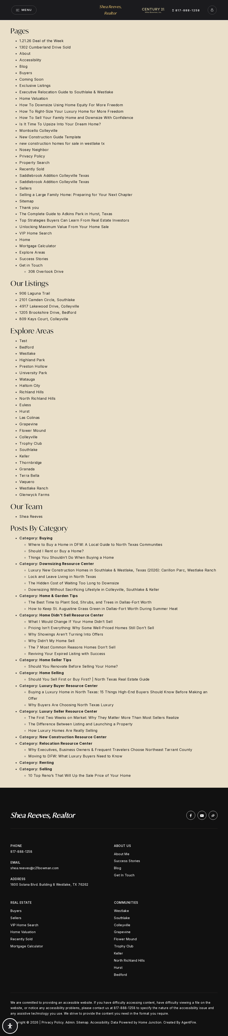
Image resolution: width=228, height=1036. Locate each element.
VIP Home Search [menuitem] (24, 925)
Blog (23, 66)
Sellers (25, 188)
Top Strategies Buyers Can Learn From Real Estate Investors (74, 220)
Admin (70, 1022)
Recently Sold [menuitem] (21, 939)
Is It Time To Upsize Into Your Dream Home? (60, 124)
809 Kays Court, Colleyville (43, 319)
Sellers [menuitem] (16, 918)
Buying (45, 538)
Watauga (27, 379)
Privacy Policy (32, 156)
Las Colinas (29, 417)
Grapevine (28, 424)
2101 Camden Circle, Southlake (47, 300)
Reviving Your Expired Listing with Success (66, 653)
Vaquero (27, 481)
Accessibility (30, 60)
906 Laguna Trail (34, 293)
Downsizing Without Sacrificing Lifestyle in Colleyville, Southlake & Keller (93, 589)
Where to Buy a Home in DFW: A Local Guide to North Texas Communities (95, 544)
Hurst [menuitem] (118, 967)
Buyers (25, 73)
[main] (114, 404)
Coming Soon (31, 79)
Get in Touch (31, 265)
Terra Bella (29, 475)
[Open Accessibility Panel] (10, 1026)
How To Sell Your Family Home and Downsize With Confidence (76, 117)
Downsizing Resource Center (66, 563)
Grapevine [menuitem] (122, 932)
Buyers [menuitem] (16, 911)
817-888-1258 (187, 10)
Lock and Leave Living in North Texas (62, 576)
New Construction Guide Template (50, 137)
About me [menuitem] (121, 854)
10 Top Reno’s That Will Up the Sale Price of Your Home (79, 775)
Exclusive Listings (35, 85)
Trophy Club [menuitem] (124, 946)
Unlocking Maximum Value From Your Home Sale (64, 226)
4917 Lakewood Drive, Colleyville (49, 306)
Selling (45, 769)
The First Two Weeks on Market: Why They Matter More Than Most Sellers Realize (103, 717)
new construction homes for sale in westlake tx (62, 143)
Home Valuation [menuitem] (23, 932)
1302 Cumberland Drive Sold (45, 47)
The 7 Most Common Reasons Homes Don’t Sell (71, 647)
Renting (46, 762)
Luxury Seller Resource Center (68, 711)
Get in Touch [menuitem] (124, 875)
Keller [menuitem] (118, 953)
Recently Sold (31, 169)
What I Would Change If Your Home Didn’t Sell (70, 621)
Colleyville (28, 437)
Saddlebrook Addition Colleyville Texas (54, 175)
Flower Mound (32, 430)
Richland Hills (31, 392)
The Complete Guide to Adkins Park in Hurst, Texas (65, 214)
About (25, 53)
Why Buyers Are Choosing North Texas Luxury (71, 705)
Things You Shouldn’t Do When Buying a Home (71, 557)
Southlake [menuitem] (122, 918)
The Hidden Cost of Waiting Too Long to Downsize (73, 583)
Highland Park (32, 360)
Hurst (24, 411)
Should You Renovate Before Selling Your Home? (73, 666)
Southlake (28, 449)
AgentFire (188, 1022)
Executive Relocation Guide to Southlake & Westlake (66, 92)
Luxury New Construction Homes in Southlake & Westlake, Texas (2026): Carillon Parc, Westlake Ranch (122, 570)
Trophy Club (30, 443)
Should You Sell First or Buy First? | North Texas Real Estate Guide (89, 679)
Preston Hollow (33, 366)
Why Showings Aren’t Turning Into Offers (65, 634)
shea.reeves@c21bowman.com (34, 868)
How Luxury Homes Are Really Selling (63, 730)
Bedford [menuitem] (120, 975)
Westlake (27, 353)
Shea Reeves (31, 516)
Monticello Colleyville (38, 130)
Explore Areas (32, 252)
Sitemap (26, 201)
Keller (24, 456)
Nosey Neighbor (34, 149)
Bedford (26, 347)
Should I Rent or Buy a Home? (56, 551)
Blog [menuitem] (117, 868)
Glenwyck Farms (34, 494)
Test (23, 341)
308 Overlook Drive (45, 271)
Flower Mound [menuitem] (125, 939)
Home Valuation (33, 98)
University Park (33, 373)
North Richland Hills (37, 398)
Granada (27, 469)
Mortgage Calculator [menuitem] (26, 946)
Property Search (34, 162)
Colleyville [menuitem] (122, 925)
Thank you (29, 207)
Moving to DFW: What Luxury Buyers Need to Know (75, 756)
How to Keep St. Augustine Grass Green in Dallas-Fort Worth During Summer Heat (103, 608)
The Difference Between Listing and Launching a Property (80, 724)
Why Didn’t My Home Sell (51, 640)
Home (24, 239)
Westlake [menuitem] (121, 911)
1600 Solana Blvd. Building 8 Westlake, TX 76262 (49, 884)
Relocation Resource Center (65, 743)
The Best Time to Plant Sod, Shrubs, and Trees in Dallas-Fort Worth (89, 602)
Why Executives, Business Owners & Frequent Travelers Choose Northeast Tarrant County (110, 749)
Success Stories (33, 259)
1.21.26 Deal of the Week (41, 41)
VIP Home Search (35, 233)
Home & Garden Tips (58, 595)
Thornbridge (30, 462)
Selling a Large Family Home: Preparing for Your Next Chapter (75, 194)
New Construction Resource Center (73, 737)
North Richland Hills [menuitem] (129, 960)
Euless (25, 405)
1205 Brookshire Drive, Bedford (47, 312)
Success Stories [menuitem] (127, 861)
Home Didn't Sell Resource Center (71, 615)
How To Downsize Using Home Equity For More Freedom (71, 105)
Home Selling (51, 673)
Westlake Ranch (33, 488)
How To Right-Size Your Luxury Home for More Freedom (71, 111)
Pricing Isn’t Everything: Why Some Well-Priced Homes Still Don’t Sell (91, 628)
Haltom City (29, 385)
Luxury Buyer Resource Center (68, 685)
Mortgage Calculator (37, 246)
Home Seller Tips (55, 660)
